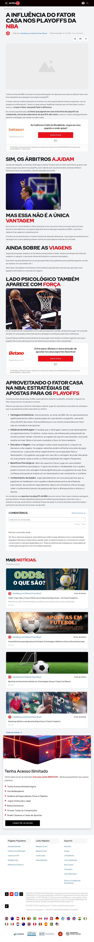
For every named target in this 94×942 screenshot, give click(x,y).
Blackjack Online (41, 846)
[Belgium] (23, 918)
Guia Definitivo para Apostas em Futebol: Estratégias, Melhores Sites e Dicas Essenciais (46, 641)
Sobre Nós (67, 846)
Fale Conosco (68, 865)
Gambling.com (8, 9)
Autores (67, 851)
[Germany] (57, 918)
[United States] (57, 924)
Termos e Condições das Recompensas (72, 882)
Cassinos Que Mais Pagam (16, 851)
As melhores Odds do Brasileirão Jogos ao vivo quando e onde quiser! (56, 127)
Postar (84, 524)
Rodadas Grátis (13, 860)
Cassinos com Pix (13, 856)
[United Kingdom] (6, 918)
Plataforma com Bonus (15, 865)
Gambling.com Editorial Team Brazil (33, 33)
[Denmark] (51, 918)
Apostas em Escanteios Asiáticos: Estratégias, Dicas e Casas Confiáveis (39, 681)
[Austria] (17, 918)
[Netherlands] (17, 924)
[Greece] (62, 918)
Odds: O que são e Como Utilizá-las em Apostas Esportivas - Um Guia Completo (42, 598)
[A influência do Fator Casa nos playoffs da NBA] (34, 918)
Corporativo (68, 869)
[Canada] (40, 918)
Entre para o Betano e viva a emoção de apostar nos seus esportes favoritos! (56, 350)
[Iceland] (68, 918)
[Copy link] (86, 38)
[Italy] (6, 924)
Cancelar (77, 524)
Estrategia (19, 9)
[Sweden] (51, 924)
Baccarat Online (41, 851)
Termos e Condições (34, 909)
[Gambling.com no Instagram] (21, 897)
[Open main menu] (6, 3)
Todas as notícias (12, 732)
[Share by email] (80, 38)
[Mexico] (12, 924)
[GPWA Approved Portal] (31, 934)
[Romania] (40, 924)
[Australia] (12, 918)
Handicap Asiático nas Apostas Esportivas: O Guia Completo (34, 721)
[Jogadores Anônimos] (60, 934)
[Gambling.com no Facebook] (16, 897)
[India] (79, 918)
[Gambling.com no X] (7, 897)
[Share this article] (75, 38)
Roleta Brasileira (41, 860)
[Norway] (29, 924)
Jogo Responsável (70, 874)
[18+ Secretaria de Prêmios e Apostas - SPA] (73, 934)
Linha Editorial (69, 856)
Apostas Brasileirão (14, 846)
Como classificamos (70, 860)
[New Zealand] (23, 924)
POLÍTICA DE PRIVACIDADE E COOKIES (62, 909)
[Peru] (34, 924)
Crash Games (40, 856)
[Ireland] (85, 918)
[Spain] (46, 924)
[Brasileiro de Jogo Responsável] (47, 934)
